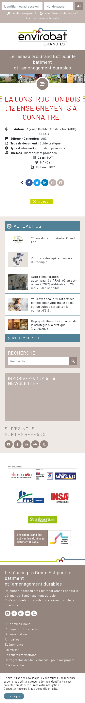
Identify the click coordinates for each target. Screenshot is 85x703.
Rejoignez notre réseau (21, 629)
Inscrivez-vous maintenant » (42, 18)
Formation (12, 649)
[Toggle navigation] (42, 84)
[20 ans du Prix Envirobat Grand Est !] (19, 240)
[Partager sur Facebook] (29, 183)
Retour (44, 201)
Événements (14, 644)
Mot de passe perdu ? (24, 13)
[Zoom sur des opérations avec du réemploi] (19, 259)
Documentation (16, 634)
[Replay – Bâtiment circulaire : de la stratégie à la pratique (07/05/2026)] (19, 325)
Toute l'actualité (25, 338)
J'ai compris (14, 696)
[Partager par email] (53, 183)
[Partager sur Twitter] (37, 183)
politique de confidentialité (40, 688)
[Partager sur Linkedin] (45, 183)
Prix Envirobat (15, 665)
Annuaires (12, 639)
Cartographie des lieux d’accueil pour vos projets (40, 660)
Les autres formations (20, 655)
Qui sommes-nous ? (18, 624)
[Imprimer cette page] (61, 183)
